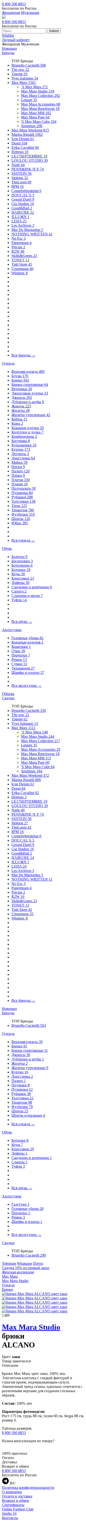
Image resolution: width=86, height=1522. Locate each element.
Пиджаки (20, 1085)
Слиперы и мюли (27, 596)
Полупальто (23, 488)
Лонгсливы (23, 458)
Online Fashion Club (17, 1509)
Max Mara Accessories (40, 104)
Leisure (29, 100)
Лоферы (20, 583)
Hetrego (19, 152)
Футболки (23, 514)
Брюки (20, 380)
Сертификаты (13, 1505)
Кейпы (19, 419)
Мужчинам (30, 13)
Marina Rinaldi (27, 134)
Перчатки (20, 655)
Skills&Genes (24, 256)
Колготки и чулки (27, 432)
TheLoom (21, 182)
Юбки (19, 523)
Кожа (17, 423)
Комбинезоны (24, 436)
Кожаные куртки (27, 428)
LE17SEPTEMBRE (29, 156)
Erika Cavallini (25, 147)
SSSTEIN (21, 173)
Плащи (19, 484)
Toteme (19, 74)
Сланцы (19, 1162)
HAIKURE (22, 212)
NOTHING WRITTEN (32, 234)
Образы (8, 694)
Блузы (19, 376)
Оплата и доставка (17, 1496)
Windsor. (19, 273)
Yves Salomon (24, 78)
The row (20, 70)
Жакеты (21, 406)
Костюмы (20, 441)
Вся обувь (21, 622)
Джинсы (21, 397)
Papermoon (21, 243)
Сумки (19, 664)
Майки (19, 462)
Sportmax (31, 126)
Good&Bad (21, 208)
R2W (17, 251)
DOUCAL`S (22, 195)
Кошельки (21, 647)
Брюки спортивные (29, 384)
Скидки (8, 698)
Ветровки (21, 389)
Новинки (9, 48)
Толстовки (23, 501)
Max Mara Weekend (30, 130)
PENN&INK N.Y (27, 169)
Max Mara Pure (35, 117)
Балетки (19, 557)
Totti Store (21, 264)
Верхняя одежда (27, 372)
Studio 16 (9, 1513)
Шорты (20, 519)
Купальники (23, 445)
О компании (12, 1492)
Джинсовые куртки (29, 393)
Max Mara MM (36, 113)
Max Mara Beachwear (40, 108)
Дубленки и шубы (27, 402)
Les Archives (22, 225)
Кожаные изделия (27, 642)
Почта (38, 1263)
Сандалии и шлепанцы (31, 587)
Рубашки (22, 497)
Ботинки (20, 570)
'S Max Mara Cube (38, 121)
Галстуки (20, 1204)
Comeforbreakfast (26, 191)
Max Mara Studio (37, 91)
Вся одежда (23, 540)
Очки (18, 651)
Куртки (20, 449)
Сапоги (19, 591)
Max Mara (23, 83)
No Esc (18, 238)
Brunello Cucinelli (28, 65)
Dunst (19, 143)
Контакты (10, 1518)
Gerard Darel (22, 199)
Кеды (18, 574)
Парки (18, 475)
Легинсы (20, 454)
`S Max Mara (34, 87)
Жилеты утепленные (30, 415)
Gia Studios (22, 204)
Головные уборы (27, 638)
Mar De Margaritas (27, 230)
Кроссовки (22, 578)
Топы (19, 506)
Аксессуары (12, 630)
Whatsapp (24, 1263)
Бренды (8, 53)
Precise (18, 247)
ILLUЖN (20, 217)
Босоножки (22, 561)
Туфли (19, 600)
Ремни (19, 660)
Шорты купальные (28, 1115)
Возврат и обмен (15, 1500)
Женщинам (11, 13)
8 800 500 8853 (14, 4)
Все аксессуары (26, 685)
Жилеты (20, 410)
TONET (20, 260)
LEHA (19, 221)
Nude (18, 165)
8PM (17, 186)
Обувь (7, 548)
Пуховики (22, 493)
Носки (18, 467)
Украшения (23, 668)
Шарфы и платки (27, 672)
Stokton (19, 178)
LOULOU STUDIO (29, 160)
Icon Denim (22, 139)
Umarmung (22, 269)
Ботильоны (21, 565)
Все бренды (23, 355)
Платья (20, 480)
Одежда (8, 363)
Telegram (9, 1263)
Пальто (20, 471)
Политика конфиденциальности (28, 1487)
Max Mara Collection (40, 96)
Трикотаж (22, 510)
